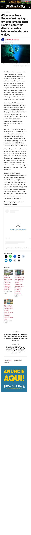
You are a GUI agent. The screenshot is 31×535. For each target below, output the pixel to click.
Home (2, 12)
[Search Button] (29, 6)
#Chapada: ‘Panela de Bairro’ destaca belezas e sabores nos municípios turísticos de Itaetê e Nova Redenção (8, 283)
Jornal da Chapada (13, 39)
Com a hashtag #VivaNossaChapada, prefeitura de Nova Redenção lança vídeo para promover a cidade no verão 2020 (8, 312)
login (10, 360)
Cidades (7, 12)
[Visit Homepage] (15, 6)
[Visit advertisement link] (15, 2)
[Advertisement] (15, 463)
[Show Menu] (2, 6)
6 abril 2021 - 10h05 (8, 42)
